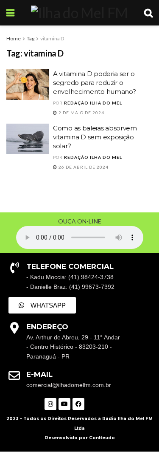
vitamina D (52, 38)
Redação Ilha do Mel (93, 102)
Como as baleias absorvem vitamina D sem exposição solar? (95, 137)
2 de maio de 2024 (80, 112)
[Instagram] (50, 404)
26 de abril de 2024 (83, 167)
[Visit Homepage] (79, 13)
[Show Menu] (10, 12)
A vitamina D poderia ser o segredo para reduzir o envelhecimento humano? (94, 83)
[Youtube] (64, 404)
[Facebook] (78, 404)
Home (13, 38)
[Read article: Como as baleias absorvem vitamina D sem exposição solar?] (27, 139)
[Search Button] (148, 12)
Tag (30, 38)
